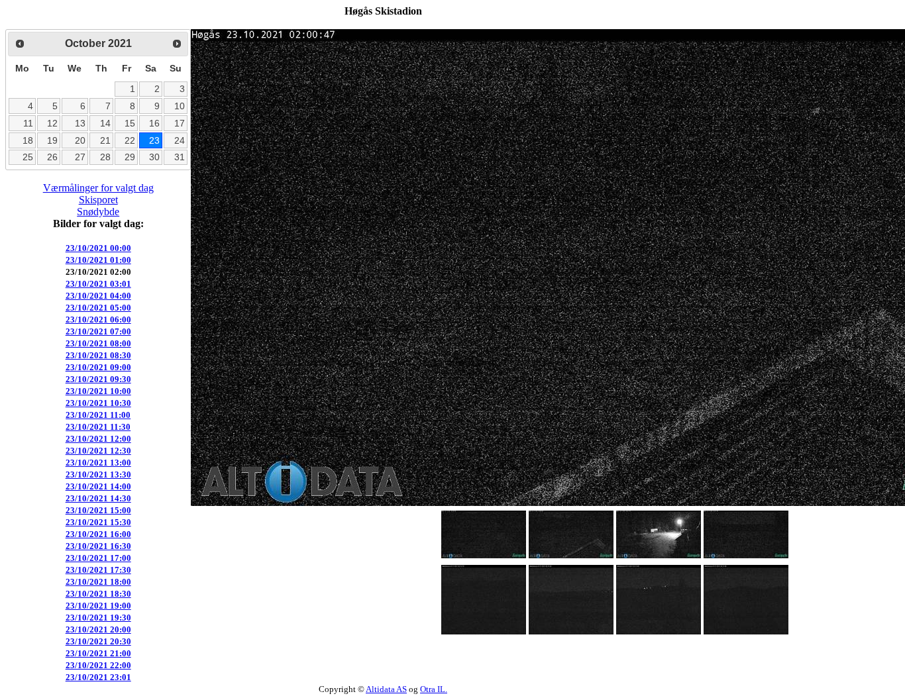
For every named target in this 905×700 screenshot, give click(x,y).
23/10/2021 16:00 (98, 534)
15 (130, 123)
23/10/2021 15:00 (98, 510)
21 (105, 140)
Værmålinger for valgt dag (98, 187)
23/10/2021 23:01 (98, 677)
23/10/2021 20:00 (98, 629)
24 (179, 140)
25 (28, 157)
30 (154, 157)
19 (52, 140)
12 (52, 123)
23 (154, 140)
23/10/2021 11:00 (98, 415)
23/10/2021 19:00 (98, 606)
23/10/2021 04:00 (98, 296)
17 (179, 123)
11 (28, 123)
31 (179, 157)
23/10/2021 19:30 (98, 618)
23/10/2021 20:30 (98, 641)
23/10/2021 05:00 (98, 308)
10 (179, 106)
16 (154, 123)
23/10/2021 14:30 (98, 498)
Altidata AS (386, 689)
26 (52, 157)
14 (105, 123)
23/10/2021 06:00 (98, 320)
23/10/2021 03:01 (98, 284)
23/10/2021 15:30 (98, 522)
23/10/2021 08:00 (98, 343)
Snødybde (98, 211)
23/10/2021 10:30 (98, 403)
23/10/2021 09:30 (98, 379)
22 (130, 140)
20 (80, 140)
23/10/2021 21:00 (98, 653)
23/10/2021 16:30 (98, 546)
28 (105, 157)
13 (80, 123)
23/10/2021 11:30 (98, 427)
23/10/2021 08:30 (98, 355)
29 (130, 157)
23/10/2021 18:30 (98, 594)
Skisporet (98, 199)
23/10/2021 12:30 (98, 451)
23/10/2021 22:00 (98, 665)
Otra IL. (433, 689)
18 (28, 140)
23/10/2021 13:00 (98, 463)
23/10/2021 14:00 (98, 486)
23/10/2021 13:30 (98, 474)
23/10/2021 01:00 (98, 260)
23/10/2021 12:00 (98, 439)
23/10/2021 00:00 (98, 248)
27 (80, 157)
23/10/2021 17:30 (98, 570)
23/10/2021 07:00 (98, 331)
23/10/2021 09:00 (98, 367)
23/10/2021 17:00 (98, 558)
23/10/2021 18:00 (98, 582)
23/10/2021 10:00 (98, 391)
